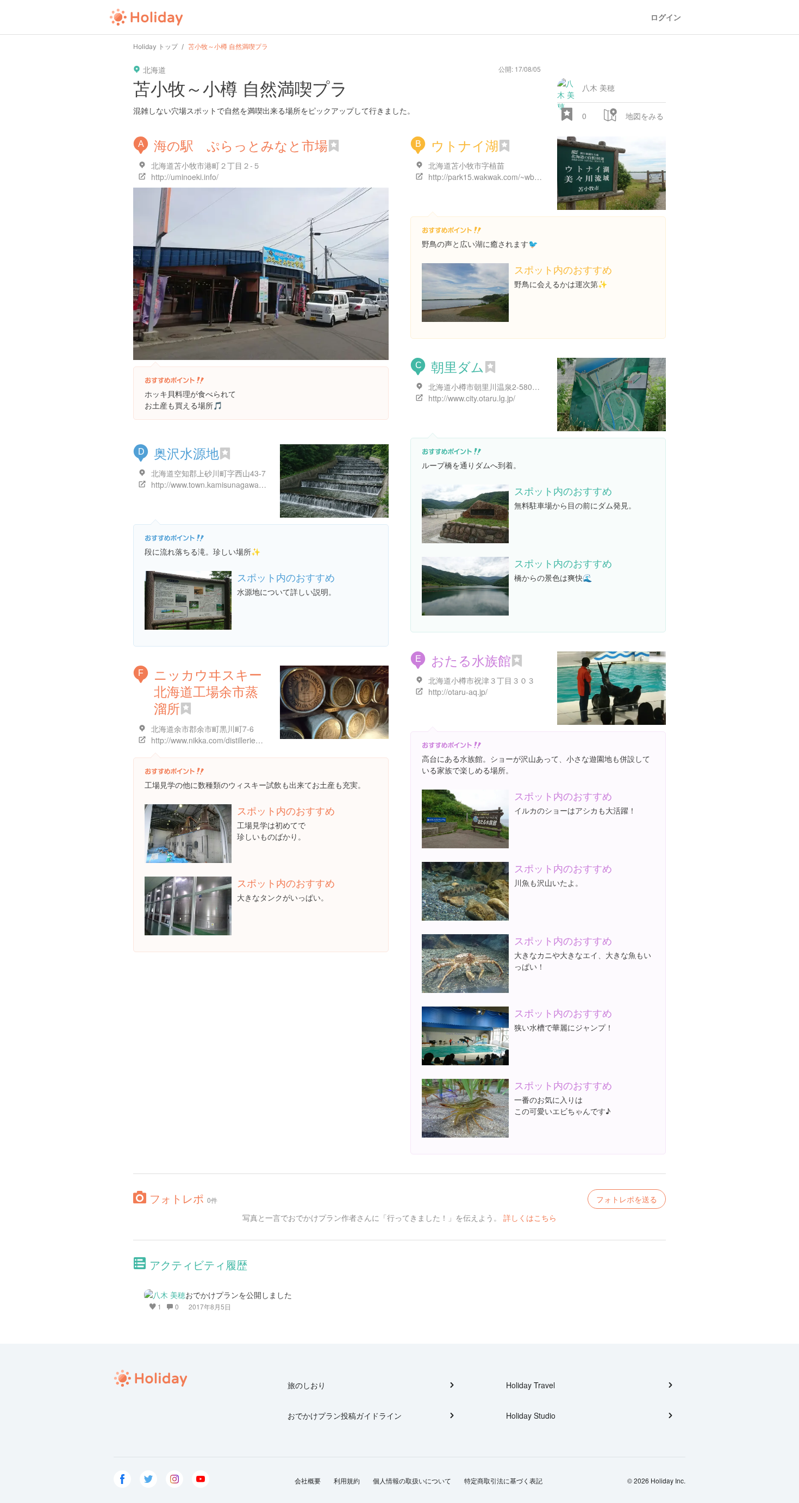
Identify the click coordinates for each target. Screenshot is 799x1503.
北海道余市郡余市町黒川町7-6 (202, 728)
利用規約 (347, 1480)
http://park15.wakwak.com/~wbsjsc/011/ (496, 176)
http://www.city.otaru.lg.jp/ (471, 398)
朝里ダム (457, 366)
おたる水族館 (471, 659)
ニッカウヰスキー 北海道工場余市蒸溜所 (208, 690)
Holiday (146, 17)
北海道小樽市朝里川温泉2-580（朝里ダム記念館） (514, 386)
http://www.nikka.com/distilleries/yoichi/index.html (235, 740)
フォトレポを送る (626, 1199)
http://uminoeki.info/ (185, 176)
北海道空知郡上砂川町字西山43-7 (208, 473)
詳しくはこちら (530, 1217)
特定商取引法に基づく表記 (503, 1480)
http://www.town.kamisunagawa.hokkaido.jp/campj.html (245, 484)
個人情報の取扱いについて (412, 1480)
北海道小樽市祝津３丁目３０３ (481, 680)
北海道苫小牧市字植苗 (466, 165)
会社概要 (308, 1480)
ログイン (666, 17)
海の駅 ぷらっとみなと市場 (241, 144)
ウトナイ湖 (464, 144)
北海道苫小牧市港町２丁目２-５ (205, 165)
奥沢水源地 (186, 452)
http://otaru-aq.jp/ (458, 691)
